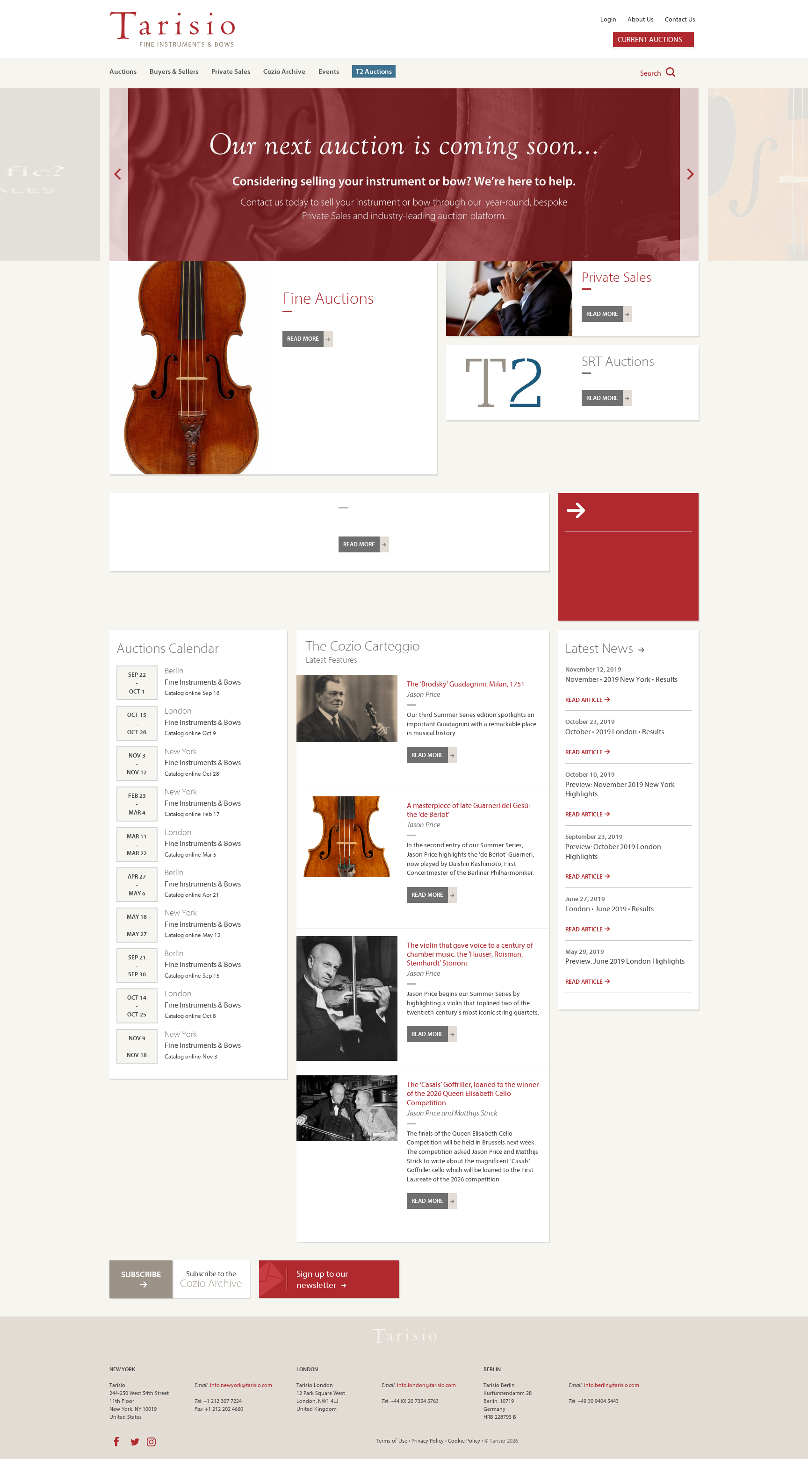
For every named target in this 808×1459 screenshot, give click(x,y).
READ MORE (303, 338)
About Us (641, 19)
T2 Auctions (374, 71)
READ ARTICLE (584, 699)
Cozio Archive (284, 71)
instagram (151, 1441)
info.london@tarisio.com (426, 1384)
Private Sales (230, 71)
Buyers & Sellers (174, 71)
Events (328, 71)
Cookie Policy (464, 1440)
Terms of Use (391, 1440)
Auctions (123, 71)
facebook (116, 1441)
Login (608, 19)
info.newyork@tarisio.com (241, 1384)
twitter (134, 1441)
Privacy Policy (427, 1440)
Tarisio (404, 1335)
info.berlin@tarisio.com (611, 1384)
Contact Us (680, 19)
